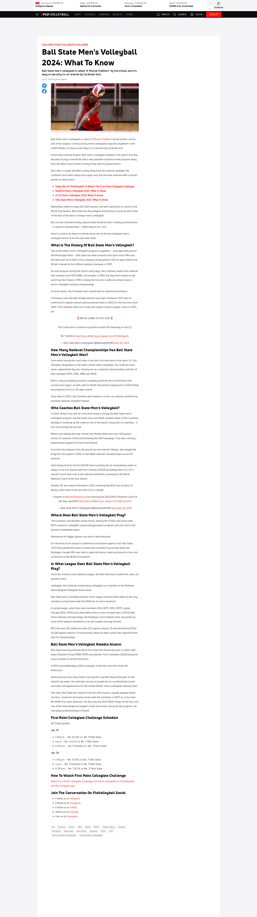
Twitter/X (75, 798)
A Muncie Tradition (101, 139)
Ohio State (68, 831)
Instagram (75, 802)
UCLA (103, 831)
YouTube (73, 811)
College (121, 827)
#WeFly (92, 336)
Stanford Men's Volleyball (91, 835)
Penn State (81, 831)
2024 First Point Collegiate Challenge (65, 44)
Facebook (72, 816)
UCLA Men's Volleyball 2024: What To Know (79, 195)
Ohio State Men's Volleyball (64, 835)
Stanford (93, 831)
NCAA (87, 827)
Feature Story (109, 827)
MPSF (96, 827)
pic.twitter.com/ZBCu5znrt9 (116, 501)
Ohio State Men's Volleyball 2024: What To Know (81, 199)
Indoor (71, 827)
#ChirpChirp (78, 336)
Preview (61, 827)
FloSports (56, 831)
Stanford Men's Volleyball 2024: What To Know (80, 190)
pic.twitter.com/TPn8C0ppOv (113, 336)
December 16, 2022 (121, 508)
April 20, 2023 (121, 342)
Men (80, 827)
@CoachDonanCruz (76, 496)
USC (111, 831)
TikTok (73, 807)
